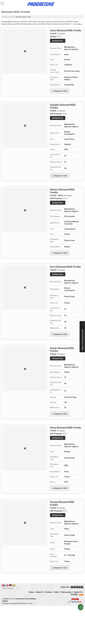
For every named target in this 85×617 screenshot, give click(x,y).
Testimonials (66, 592)
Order (56, 592)
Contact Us (77, 592)
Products (11, 17)
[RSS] (81, 594)
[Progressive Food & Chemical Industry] (41, 4)
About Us (39, 592)
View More (78, 24)
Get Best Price (57, 41)
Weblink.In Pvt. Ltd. (26, 603)
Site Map (74, 594)
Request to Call (60, 91)
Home (4, 17)
